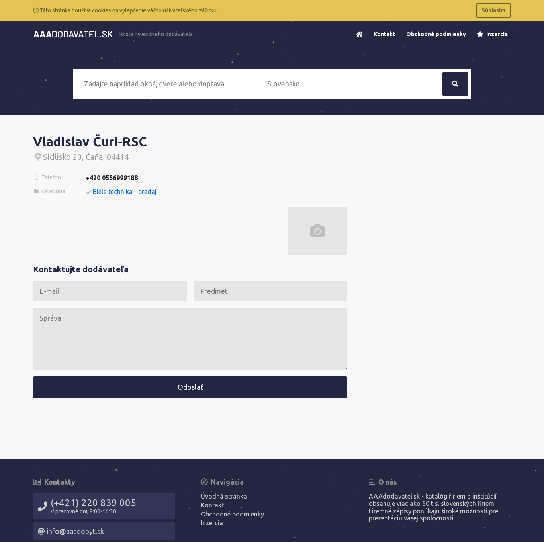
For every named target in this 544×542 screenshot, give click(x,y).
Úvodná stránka (224, 496)
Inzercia (496, 34)
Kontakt (384, 34)
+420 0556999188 (112, 177)
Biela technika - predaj (125, 191)
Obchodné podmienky (436, 34)
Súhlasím (493, 10)
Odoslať (190, 387)
